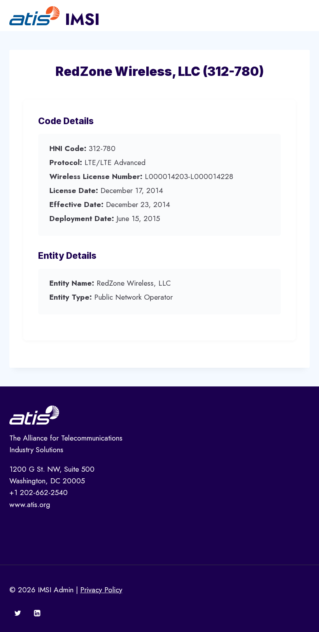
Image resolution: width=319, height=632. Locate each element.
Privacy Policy (101, 590)
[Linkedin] (37, 613)
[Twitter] (18, 613)
